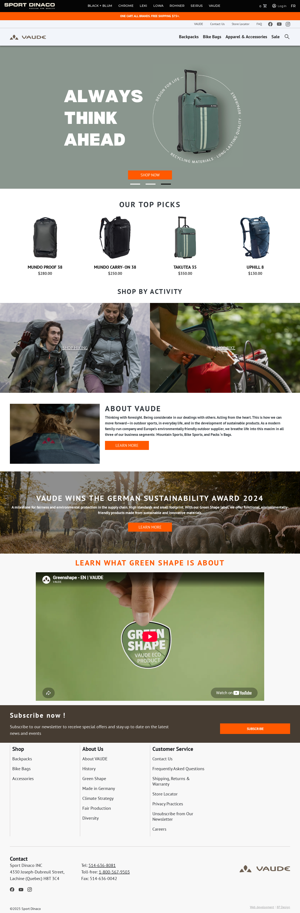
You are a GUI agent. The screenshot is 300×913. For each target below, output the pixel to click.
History (89, 769)
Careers (159, 829)
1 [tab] (132, 186)
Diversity (90, 818)
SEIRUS (197, 6)
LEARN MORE (127, 445)
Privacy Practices (167, 804)
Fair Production (96, 808)
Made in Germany (98, 788)
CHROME (126, 6)
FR (293, 6)
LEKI (143, 6)
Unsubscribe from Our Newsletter (172, 816)
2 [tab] (148, 186)
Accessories (23, 778)
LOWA (158, 6)
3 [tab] (163, 186)
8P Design (283, 907)
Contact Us (217, 24)
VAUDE (214, 6)
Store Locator (240, 24)
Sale (275, 37)
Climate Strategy (98, 798)
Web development (262, 907)
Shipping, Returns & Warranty (171, 781)
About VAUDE (95, 759)
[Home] (28, 37)
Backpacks (189, 37)
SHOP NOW (150, 175)
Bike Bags (212, 37)
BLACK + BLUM (100, 6)
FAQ (259, 24)
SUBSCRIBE (255, 728)
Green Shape (94, 778)
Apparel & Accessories (246, 37)
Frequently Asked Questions (178, 769)
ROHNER (177, 6)
